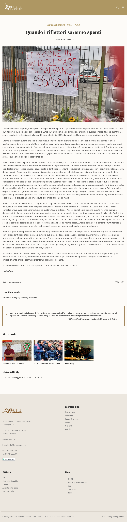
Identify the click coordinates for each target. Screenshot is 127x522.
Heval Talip (69, 363)
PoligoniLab (119, 517)
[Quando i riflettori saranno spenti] (63, 84)
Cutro (69, 25)
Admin (68, 429)
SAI (3, 477)
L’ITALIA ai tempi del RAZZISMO (47, 363)
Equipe (5, 484)
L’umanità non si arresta (13, 363)
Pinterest (33, 297)
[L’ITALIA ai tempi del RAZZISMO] (48, 350)
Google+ (15, 297)
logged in (19, 377)
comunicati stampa (56, 25)
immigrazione (15, 282)
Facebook (6, 297)
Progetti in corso (72, 419)
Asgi (69, 486)
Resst (70, 493)
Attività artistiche (10, 488)
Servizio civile (8, 491)
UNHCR (70, 479)
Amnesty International (77, 482)
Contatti (68, 426)
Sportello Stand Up (10, 481)
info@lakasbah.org (17, 445)
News (77, 25)
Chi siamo (69, 415)
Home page (70, 412)
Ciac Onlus (72, 489)
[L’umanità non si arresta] (17, 350)
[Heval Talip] (79, 350)
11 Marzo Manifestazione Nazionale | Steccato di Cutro (92, 319)
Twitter (24, 297)
